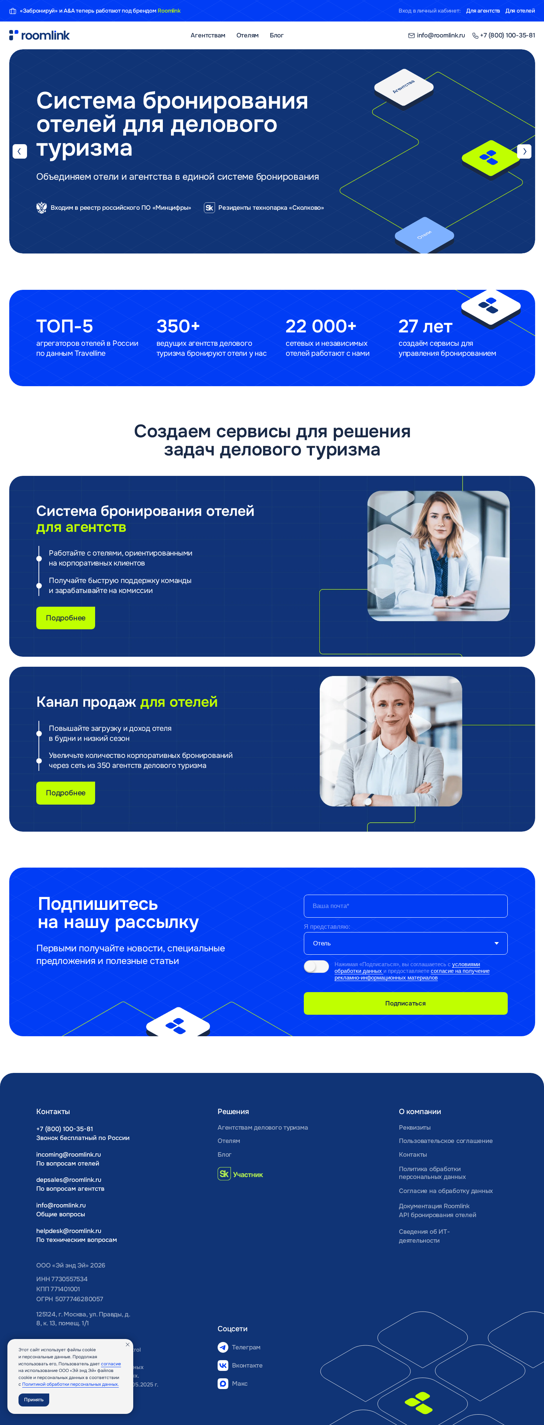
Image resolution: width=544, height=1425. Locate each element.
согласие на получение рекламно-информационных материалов (412, 974)
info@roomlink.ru (61, 1205)
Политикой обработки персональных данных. (70, 1384)
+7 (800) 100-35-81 (64, 1129)
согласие (111, 1364)
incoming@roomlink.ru (68, 1154)
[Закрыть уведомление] (127, 1344)
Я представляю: (327, 926)
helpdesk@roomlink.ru (68, 1231)
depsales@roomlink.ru (68, 1180)
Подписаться (405, 1003)
